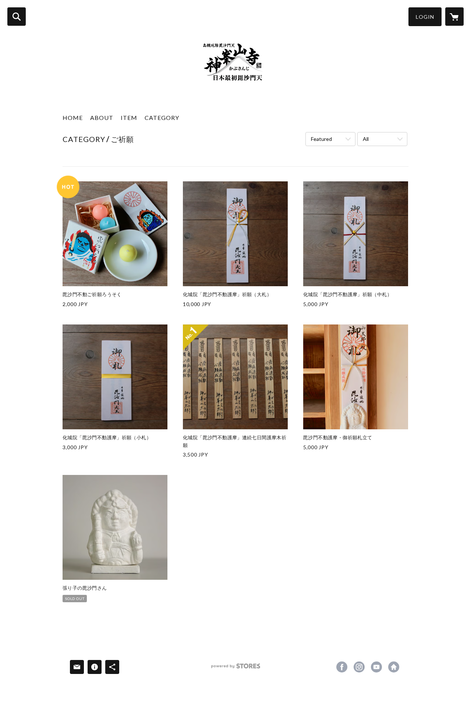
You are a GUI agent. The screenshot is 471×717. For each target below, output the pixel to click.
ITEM (129, 117)
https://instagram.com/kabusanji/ (359, 666)
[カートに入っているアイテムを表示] (454, 16)
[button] (425, 16)
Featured (321, 139)
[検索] (16, 16)
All (366, 139)
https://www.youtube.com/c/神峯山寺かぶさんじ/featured (376, 666)
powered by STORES (235, 668)
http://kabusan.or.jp (393, 666)
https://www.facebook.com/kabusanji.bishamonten (341, 666)
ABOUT (101, 117)
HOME (73, 117)
